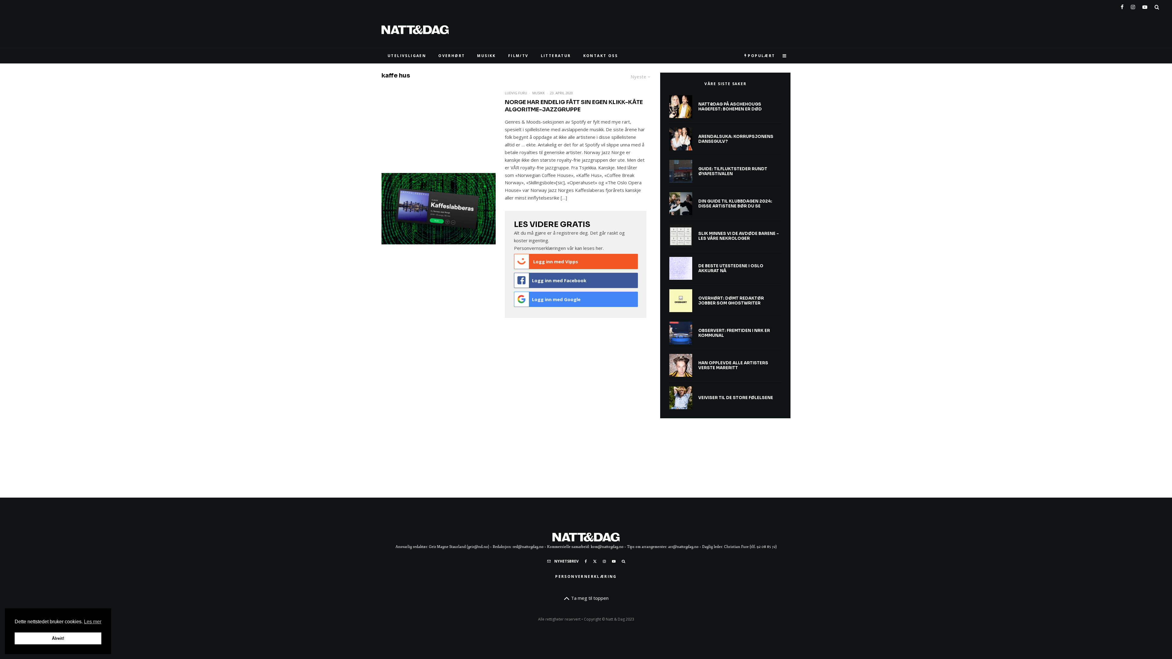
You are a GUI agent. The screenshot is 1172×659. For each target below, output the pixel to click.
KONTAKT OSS (600, 55)
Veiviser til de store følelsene (735, 397)
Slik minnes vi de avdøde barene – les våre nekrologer (738, 236)
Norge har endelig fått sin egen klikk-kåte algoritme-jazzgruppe (574, 106)
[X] (595, 561)
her (599, 248)
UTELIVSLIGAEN (407, 55)
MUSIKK (486, 55)
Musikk (538, 93)
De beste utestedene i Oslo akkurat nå (730, 268)
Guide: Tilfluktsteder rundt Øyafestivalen (732, 171)
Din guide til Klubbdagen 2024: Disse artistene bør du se (735, 203)
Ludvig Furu (516, 93)
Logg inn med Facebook (559, 280)
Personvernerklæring (586, 576)
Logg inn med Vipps (555, 261)
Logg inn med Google (556, 299)
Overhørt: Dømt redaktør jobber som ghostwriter (731, 300)
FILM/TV (518, 55)
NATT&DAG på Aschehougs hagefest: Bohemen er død (730, 106)
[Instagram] (1133, 6)
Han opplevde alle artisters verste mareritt (733, 365)
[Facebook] (1122, 6)
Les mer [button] (92, 621)
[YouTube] (1145, 6)
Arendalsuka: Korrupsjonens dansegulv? (735, 139)
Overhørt (451, 55)
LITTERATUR (556, 55)
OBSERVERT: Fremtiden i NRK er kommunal (734, 333)
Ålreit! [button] (58, 638)
